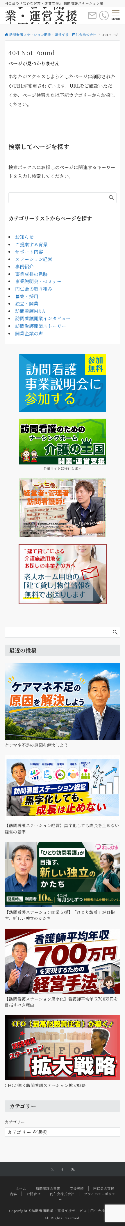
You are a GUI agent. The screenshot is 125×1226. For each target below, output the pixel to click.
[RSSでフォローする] (73, 1169)
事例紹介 (24, 266)
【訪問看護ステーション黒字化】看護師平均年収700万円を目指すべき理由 (61, 1002)
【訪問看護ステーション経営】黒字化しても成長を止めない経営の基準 (62, 828)
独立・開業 (26, 303)
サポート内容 (29, 251)
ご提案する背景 (31, 244)
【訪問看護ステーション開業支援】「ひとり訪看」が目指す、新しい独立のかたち (60, 915)
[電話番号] (104, 15)
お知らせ (24, 237)
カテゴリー (15, 1122)
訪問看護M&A (30, 311)
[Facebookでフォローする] (62, 1169)
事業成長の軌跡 (31, 274)
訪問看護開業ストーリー (40, 326)
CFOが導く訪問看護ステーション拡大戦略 (45, 1085)
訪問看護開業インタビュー (43, 318)
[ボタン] (92, 17)
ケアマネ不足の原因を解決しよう (36, 745)
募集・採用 (26, 296)
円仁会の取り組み (33, 288)
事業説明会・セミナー (38, 281)
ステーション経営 (33, 259)
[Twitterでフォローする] (52, 1169)
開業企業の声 (29, 333)
